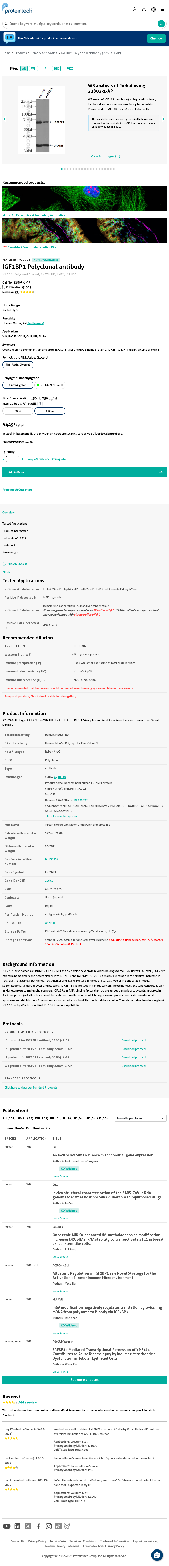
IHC (56, 68)
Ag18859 (60, 777)
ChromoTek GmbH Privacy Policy (103, 1546)
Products (21, 53)
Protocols (8, 545)
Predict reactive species (62, 816)
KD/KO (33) (25, 1118)
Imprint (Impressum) (145, 1541)
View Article (60, 1176)
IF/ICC (69, 68)
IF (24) (67, 1118)
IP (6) (78, 1118)
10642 (49, 880)
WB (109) (41, 1118)
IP (44, 68)
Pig (48, 1128)
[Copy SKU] (40, 403)
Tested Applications (14, 523)
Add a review (27, 1402)
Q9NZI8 (50, 922)
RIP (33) (102, 1118)
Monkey (38, 1128)
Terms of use (58, 1541)
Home (6, 53)
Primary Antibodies (44, 53)
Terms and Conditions (83, 1541)
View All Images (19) (106, 156)
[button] (157, 1555)
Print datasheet (17, 563)
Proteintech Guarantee (17, 489)
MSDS (6, 571)
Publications (14, 287)
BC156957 (81, 800)
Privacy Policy (37, 1541)
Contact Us (17, 1541)
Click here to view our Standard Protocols (31, 1087)
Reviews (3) (10, 292)
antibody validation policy (106, 126)
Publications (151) (14, 538)
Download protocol (133, 1040)
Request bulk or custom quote (46, 459)
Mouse (19, 1128)
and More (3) (35, 323)
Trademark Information (114, 1541)
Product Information (15, 530)
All (24, 68)
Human (7, 1128)
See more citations (85, 1380)
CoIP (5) (89, 1118)
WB (33, 68)
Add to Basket (16, 472)
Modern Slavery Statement (62, 1546)
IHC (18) (55, 1118)
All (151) (8, 1118)
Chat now (156, 38)
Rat (28, 1128)
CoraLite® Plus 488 (51, 385)
